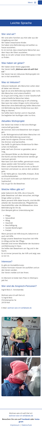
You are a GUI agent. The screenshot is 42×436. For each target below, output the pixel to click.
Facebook (25, 419)
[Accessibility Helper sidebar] (40, 2)
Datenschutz (27, 425)
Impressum (15, 425)
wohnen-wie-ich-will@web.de (20, 308)
